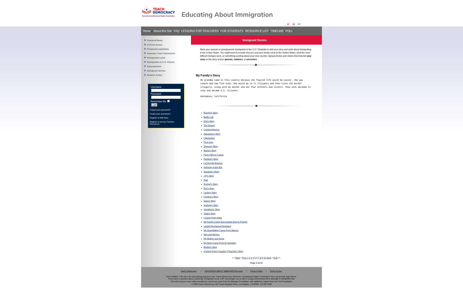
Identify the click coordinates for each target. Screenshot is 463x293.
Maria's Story (210, 150)
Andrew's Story (211, 205)
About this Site (162, 31)
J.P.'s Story (209, 176)
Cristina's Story (211, 197)
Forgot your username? (160, 114)
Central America (211, 129)
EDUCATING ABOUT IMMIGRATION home (224, 271)
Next (269, 258)
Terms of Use (276, 271)
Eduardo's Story (211, 172)
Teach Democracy (189, 271)
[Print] (294, 24)
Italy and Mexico (212, 234)
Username (156, 87)
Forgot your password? (160, 110)
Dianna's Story (211, 146)
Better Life (209, 117)
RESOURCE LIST (257, 31)
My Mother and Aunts (214, 239)
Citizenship (209, 138)
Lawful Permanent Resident (217, 226)
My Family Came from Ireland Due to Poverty (225, 222)
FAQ (176, 31)
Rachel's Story (211, 113)
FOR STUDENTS (231, 31)
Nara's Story (210, 201)
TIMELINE (277, 31)
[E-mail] (299, 24)
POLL (289, 31)
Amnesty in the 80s (213, 167)
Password (156, 93)
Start (237, 258)
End (275, 258)
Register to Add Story (159, 118)
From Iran (208, 142)
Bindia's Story (210, 247)
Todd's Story (210, 213)
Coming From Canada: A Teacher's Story (223, 251)
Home (147, 31)
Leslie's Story (210, 192)
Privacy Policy (256, 271)
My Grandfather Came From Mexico (221, 230)
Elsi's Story (209, 121)
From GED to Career (214, 155)
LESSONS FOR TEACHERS (200, 31)
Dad (206, 180)
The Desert (209, 125)
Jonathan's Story (212, 209)
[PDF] (289, 24)
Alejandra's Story (212, 134)
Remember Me (158, 101)
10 (265, 258)
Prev (244, 258)
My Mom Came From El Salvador (220, 243)
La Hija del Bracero (213, 163)
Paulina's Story (211, 159)
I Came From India (213, 218)
